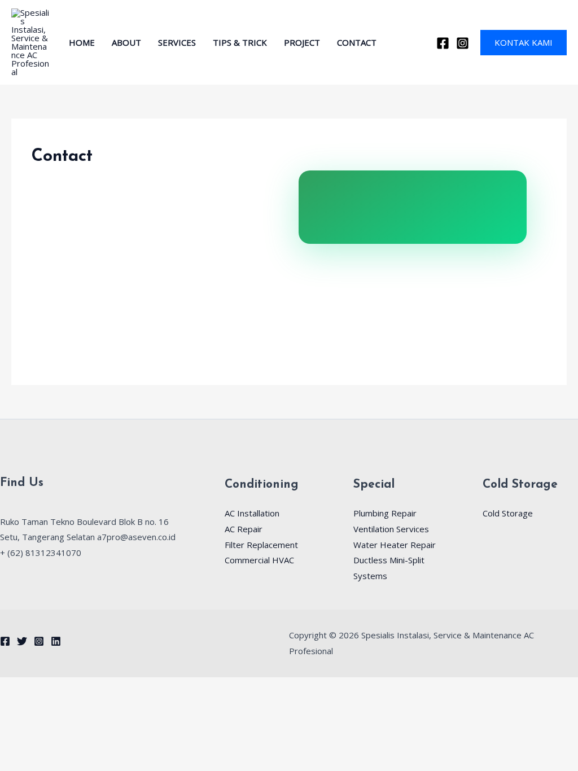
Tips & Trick (240, 42)
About (126, 42)
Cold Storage (508, 513)
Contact (356, 42)
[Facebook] (442, 43)
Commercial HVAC (259, 560)
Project (302, 42)
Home (82, 42)
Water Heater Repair (394, 544)
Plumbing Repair (385, 513)
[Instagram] (462, 43)
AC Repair (243, 529)
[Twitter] (22, 641)
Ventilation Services (391, 529)
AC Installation (252, 513)
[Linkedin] (56, 641)
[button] (523, 42)
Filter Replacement (261, 544)
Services (177, 42)
